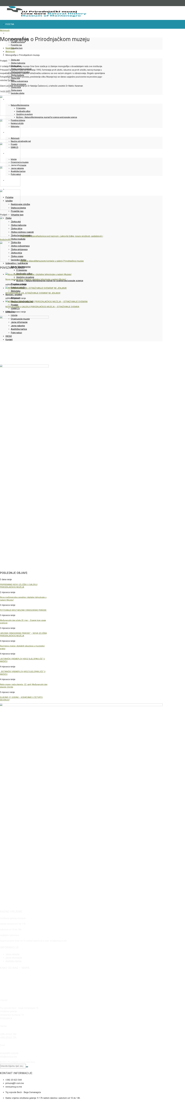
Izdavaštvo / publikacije (16, 263)
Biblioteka (15, 291)
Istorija (14, 315)
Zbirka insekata (18, 239)
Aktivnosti (4, 30)
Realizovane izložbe (20, 204)
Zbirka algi (15, 60)
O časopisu (21, 108)
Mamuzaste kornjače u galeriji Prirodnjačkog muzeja (52, 261)
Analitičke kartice (13, 961)
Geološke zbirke (17, 93)
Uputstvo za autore (24, 114)
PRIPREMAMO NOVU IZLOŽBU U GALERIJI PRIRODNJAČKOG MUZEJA (18, 585)
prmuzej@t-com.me (9, 1053)
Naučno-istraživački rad (21, 141)
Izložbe (9, 33)
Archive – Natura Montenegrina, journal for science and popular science (46, 117)
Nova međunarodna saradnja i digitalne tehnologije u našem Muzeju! (35, 279)
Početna (9, 24)
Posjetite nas (16, 45)
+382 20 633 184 (8, 1034)
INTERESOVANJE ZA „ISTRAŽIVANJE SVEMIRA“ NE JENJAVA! (32, 293)
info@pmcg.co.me (8, 1056)
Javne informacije (18, 165)
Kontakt (9, 189)
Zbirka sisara (16, 90)
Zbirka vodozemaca (19, 81)
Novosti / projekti (13, 294)
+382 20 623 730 (8, 1037)
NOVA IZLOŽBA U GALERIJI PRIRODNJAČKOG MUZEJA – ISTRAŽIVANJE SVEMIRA (42, 306)
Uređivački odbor (23, 111)
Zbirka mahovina (18, 63)
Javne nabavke (12, 954)
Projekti (14, 305)
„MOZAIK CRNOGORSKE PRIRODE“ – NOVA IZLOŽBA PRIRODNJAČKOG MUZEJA (23, 634)
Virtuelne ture (16, 48)
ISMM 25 (15, 308)
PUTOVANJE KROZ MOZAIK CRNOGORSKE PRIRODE (23, 610)
